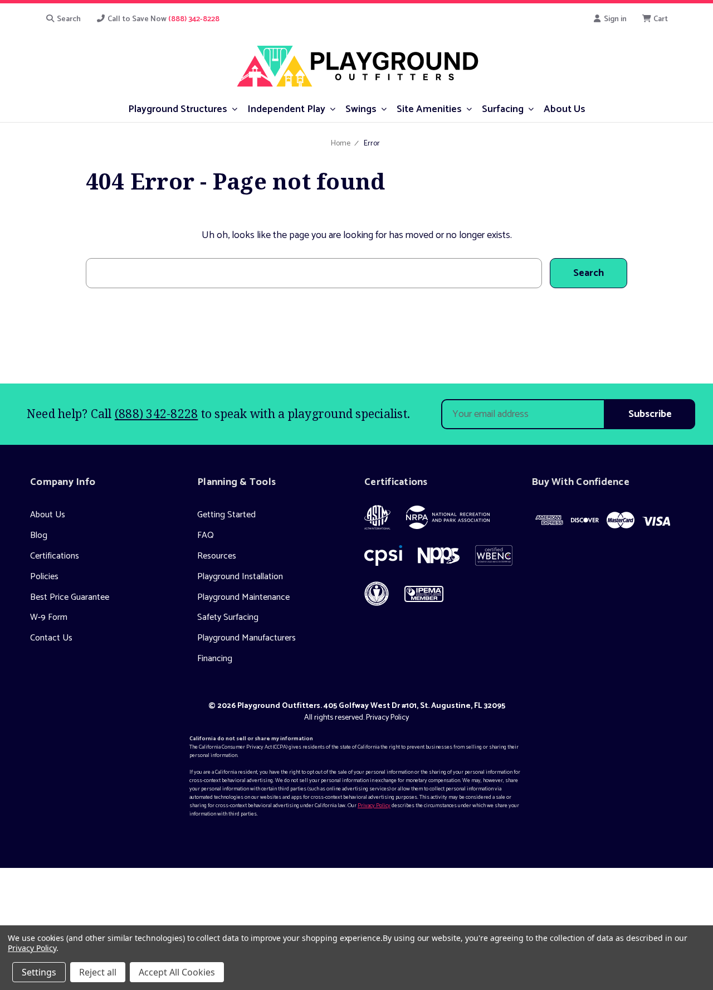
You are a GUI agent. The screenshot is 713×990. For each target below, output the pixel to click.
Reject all (97, 972)
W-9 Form (48, 617)
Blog (38, 535)
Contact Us (51, 638)
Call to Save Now (162, 19)
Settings (39, 972)
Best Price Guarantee (69, 597)
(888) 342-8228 (156, 413)
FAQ (205, 535)
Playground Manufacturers (246, 638)
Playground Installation (240, 576)
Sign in (614, 19)
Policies (44, 576)
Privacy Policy (387, 717)
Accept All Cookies (177, 972)
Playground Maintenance (243, 597)
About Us (47, 514)
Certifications (54, 556)
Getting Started (226, 514)
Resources (216, 556)
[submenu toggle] (234, 108)
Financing (214, 658)
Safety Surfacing (227, 617)
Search (68, 19)
